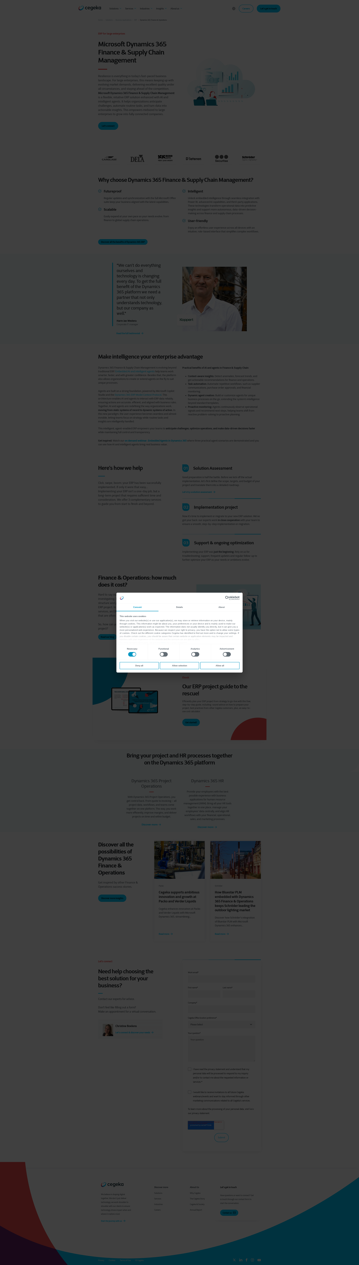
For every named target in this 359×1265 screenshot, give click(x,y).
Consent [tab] (137, 607)
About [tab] (221, 607)
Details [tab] (179, 607)
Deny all (139, 665)
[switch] (164, 654)
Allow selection (179, 665)
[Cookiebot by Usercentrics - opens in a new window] (227, 598)
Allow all (220, 665)
